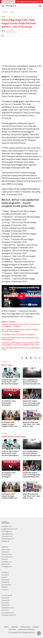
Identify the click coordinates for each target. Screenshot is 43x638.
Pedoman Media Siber (27, 629)
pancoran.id (6, 549)
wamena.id (5, 580)
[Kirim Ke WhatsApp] (39, 358)
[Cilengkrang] (10, 6)
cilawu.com (6, 600)
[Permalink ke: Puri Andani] (3, 31)
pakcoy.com (6, 564)
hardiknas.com (7, 562)
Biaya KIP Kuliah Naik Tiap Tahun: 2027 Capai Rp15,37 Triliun (21, 349)
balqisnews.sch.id (8, 608)
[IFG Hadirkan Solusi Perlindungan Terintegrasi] (11, 394)
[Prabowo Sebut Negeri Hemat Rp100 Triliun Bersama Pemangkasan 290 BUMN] (11, 372)
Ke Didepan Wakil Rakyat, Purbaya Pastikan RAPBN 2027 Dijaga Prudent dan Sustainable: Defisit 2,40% (20, 344)
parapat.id (5, 582)
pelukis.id (5, 547)
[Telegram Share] (35, 358)
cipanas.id (5, 572)
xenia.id (4, 577)
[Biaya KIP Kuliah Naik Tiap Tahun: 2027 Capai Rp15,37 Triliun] (32, 415)
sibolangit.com (7, 531)
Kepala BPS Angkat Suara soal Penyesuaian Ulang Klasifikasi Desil (20, 339)
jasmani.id (5, 603)
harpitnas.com (7, 554)
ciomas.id (5, 589)
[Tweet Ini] (26, 358)
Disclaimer (12, 629)
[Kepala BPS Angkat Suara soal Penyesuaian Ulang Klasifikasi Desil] (32, 394)
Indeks (6, 627)
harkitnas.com (7, 526)
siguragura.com (7, 534)
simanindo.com (7, 536)
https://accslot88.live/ (9, 511)
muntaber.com (7, 566)
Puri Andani (9, 30)
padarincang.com (8, 539)
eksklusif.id (5, 605)
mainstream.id (7, 595)
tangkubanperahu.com (10, 529)
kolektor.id (5, 541)
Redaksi (36, 627)
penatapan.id (6, 585)
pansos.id (5, 610)
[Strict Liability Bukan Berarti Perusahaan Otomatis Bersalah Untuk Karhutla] (32, 372)
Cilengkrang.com (28, 632)
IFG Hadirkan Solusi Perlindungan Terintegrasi (18, 335)
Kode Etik (14, 627)
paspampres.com (8, 613)
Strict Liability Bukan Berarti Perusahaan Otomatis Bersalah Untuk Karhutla (20, 330)
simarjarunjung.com (9, 615)
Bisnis (4, 16)
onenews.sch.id (7, 557)
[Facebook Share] (22, 358)
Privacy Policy (26, 627)
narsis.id (4, 559)
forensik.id (5, 598)
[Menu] (3, 6)
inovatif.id (5, 575)
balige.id (4, 587)
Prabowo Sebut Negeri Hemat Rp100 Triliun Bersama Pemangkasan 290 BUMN (21, 325)
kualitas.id (5, 552)
